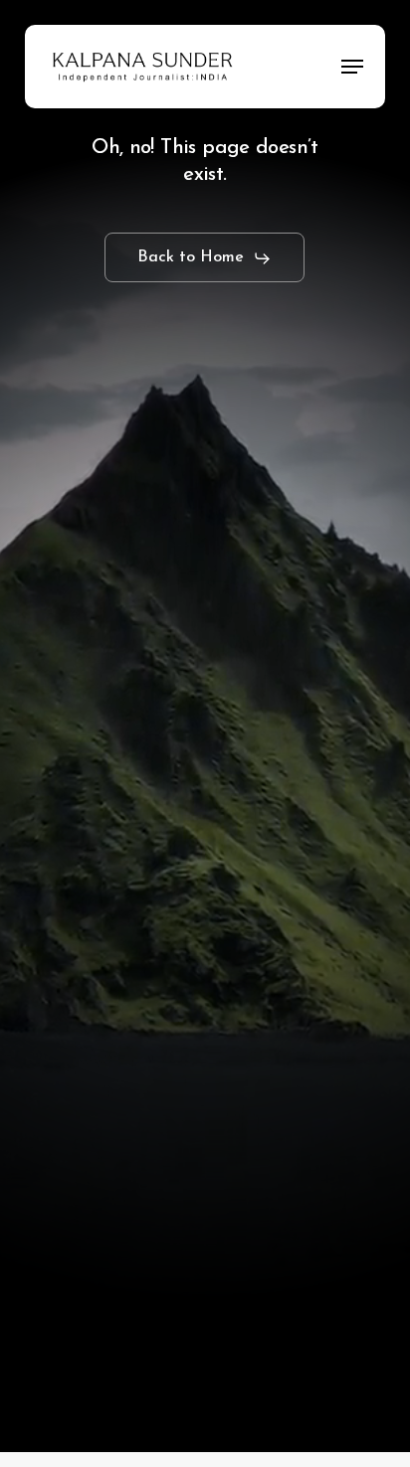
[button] (352, 67)
